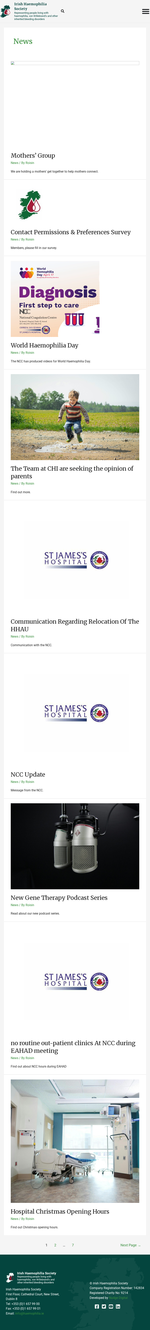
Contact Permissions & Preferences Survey (71, 232)
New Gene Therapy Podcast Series (59, 897)
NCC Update (28, 774)
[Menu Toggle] (146, 11)
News (14, 163)
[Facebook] (97, 1306)
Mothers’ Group (33, 155)
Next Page (131, 1245)
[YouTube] (111, 1306)
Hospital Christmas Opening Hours (60, 1211)
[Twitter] (104, 1306)
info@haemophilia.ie (29, 1313)
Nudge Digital (118, 1298)
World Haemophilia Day (45, 345)
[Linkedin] (118, 1306)
